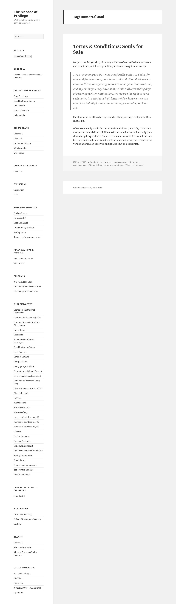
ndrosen (17, 431)
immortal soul (96, 165)
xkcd (16, 194)
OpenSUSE (18, 592)
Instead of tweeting (23, 514)
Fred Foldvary (20, 352)
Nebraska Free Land (23, 282)
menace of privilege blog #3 (26, 426)
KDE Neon (18, 578)
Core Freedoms (21, 96)
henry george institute (24, 366)
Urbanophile (19, 115)
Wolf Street (19, 263)
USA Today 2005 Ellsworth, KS (27, 286)
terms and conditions (113, 165)
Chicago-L (18, 133)
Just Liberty (19, 105)
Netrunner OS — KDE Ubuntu (27, 588)
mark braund (20, 402)
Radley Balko (20, 232)
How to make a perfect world (27, 376)
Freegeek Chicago (22, 573)
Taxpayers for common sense (27, 237)
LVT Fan (17, 398)
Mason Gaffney (21, 412)
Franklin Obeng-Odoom (24, 101)
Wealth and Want (22, 474)
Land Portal (19, 496)
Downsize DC (20, 218)
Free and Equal (21, 222)
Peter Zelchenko (21, 110)
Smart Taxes (19, 460)
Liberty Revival (21, 393)
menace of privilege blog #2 (26, 422)
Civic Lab (18, 138)
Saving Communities (23, 455)
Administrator (96, 162)
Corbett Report (21, 213)
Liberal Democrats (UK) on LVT (28, 388)
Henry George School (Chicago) (28, 371)
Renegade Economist (23, 446)
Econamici (18, 334)
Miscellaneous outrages (117, 162)
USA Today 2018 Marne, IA (26, 291)
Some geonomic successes (25, 465)
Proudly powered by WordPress (87, 187)
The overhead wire (22, 547)
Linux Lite (18, 583)
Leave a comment (135, 165)
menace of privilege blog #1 (26, 417)
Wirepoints (19, 153)
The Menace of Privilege (25, 14)
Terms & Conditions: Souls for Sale (108, 49)
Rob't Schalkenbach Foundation (28, 450)
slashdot (17, 524)
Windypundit (20, 148)
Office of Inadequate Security (27, 519)
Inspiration (19, 190)
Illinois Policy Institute (24, 227)
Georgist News (20, 361)
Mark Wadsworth (22, 407)
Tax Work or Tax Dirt (23, 469)
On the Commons (21, 436)
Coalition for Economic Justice (27, 317)
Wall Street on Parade (24, 258)
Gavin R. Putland (21, 356)
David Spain (19, 330)
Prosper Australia (22, 441)
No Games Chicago (22, 143)
